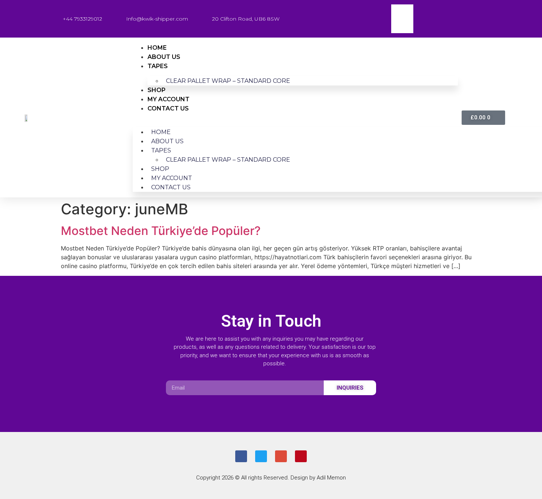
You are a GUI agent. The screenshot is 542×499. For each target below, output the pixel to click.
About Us (163, 56)
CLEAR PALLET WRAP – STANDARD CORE (228, 80)
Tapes (157, 66)
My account (168, 99)
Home (157, 47)
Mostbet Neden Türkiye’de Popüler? (161, 231)
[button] (295, 117)
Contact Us (168, 108)
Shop (156, 90)
